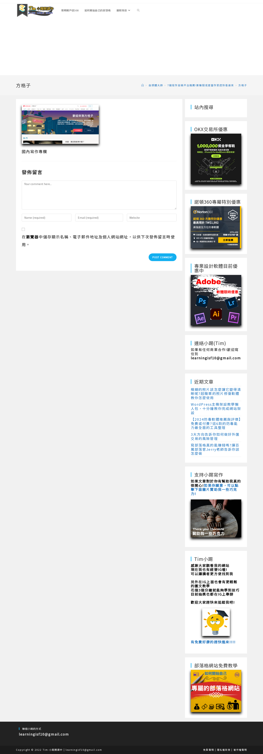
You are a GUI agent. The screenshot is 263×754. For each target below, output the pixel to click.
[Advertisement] (131, 46)
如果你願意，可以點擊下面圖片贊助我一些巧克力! (215, 489)
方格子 (242, 85)
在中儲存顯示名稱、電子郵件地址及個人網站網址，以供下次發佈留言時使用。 (98, 240)
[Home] (142, 85)
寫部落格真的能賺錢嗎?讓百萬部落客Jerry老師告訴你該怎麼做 (215, 449)
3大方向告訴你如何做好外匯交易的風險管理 (215, 436)
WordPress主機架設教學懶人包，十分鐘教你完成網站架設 (216, 408)
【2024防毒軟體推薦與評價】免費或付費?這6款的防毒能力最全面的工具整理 (216, 423)
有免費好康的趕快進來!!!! (213, 641)
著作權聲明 (240, 749)
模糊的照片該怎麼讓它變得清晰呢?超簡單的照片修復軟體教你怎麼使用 (216, 393)
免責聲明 (208, 749)
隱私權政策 (224, 749)
